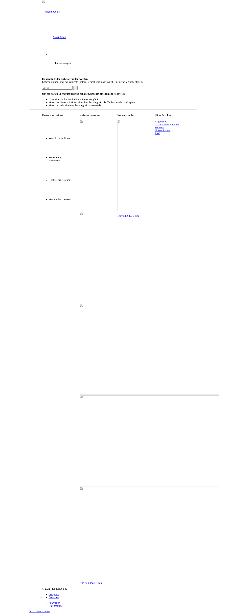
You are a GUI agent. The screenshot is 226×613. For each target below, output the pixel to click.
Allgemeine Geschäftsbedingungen (167, 123)
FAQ (157, 133)
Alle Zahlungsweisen (91, 582)
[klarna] (149, 577)
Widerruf (159, 127)
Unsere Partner (162, 130)
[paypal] (149, 485)
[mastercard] (149, 302)
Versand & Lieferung (128, 216)
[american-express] (149, 393)
